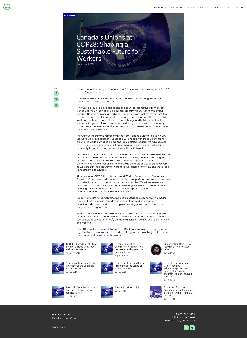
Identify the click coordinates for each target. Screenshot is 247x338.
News (191, 7)
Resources (216, 7)
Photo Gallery (235, 7)
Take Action (159, 7)
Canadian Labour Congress (66, 318)
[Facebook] (186, 327)
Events (202, 7)
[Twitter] (192, 327)
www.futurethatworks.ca (110, 235)
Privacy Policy (59, 327)
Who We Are (177, 7)
